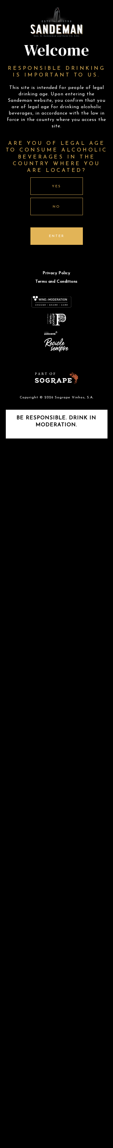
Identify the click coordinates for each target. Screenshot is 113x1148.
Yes (56, 186)
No (56, 206)
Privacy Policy (56, 273)
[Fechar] (100, 493)
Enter (56, 236)
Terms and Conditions (56, 281)
